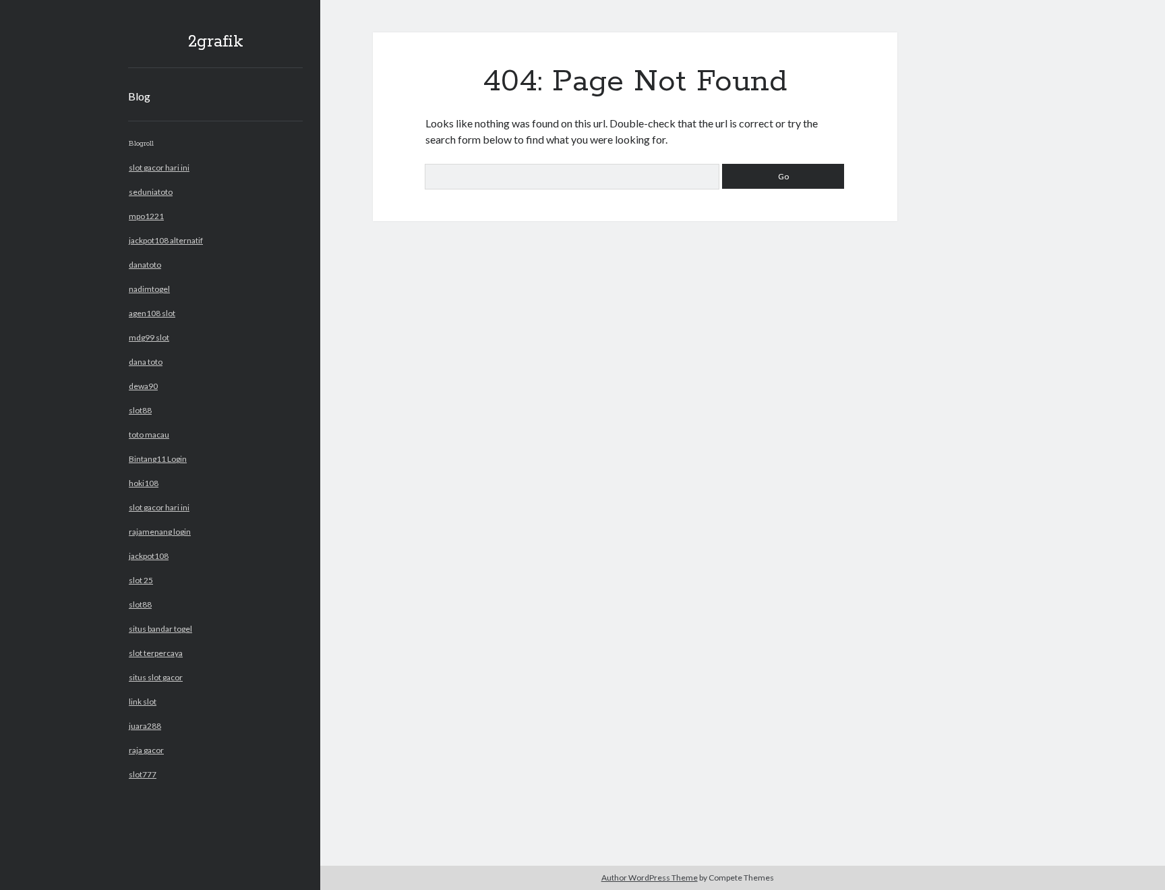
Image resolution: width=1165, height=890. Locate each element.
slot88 (140, 410)
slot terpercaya (156, 653)
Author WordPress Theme (649, 877)
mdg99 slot (149, 337)
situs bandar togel (160, 629)
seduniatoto (151, 192)
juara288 (145, 726)
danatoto (145, 265)
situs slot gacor (156, 677)
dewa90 (143, 386)
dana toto (145, 362)
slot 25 (141, 580)
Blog (139, 96)
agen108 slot (152, 313)
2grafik (215, 42)
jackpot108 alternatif (166, 240)
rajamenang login (160, 532)
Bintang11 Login (158, 459)
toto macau (149, 434)
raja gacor (146, 750)
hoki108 (143, 483)
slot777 (142, 774)
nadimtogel (149, 289)
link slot (142, 701)
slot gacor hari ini (159, 167)
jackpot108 (149, 556)
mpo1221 (146, 216)
